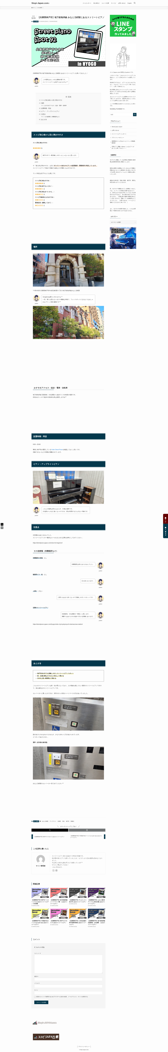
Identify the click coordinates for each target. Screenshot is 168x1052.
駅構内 (72, 821)
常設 (63, 821)
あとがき (44, 119)
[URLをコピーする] (87, 830)
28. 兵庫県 (36, 21)
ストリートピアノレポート (119, 134)
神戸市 (67, 821)
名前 (36, 976)
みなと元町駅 (45, 821)
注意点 (43, 114)
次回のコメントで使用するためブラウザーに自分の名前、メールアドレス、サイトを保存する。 (62, 996)
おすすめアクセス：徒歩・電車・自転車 (55, 105)
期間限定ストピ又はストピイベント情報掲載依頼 (123, 142)
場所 (42, 103)
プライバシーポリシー (118, 137)
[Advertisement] (68, 224)
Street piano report (117, 126)
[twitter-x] (53, 870)
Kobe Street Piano (57, 449)
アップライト (53, 821)
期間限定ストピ (165, 519)
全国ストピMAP (165, 531)
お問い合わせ (115, 130)
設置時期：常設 (46, 108)
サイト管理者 (40, 866)
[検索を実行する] (134, 114)
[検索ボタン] (134, 3)
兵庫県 (59, 821)
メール (37, 983)
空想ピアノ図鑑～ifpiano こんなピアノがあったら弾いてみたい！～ (123, 147)
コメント (37, 953)
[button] (49, 830)
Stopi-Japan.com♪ (40, 3)
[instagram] (56, 870)
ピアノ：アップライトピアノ (50, 111)
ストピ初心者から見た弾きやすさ (51, 100)
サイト (36, 990)
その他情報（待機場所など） (52, 116)
